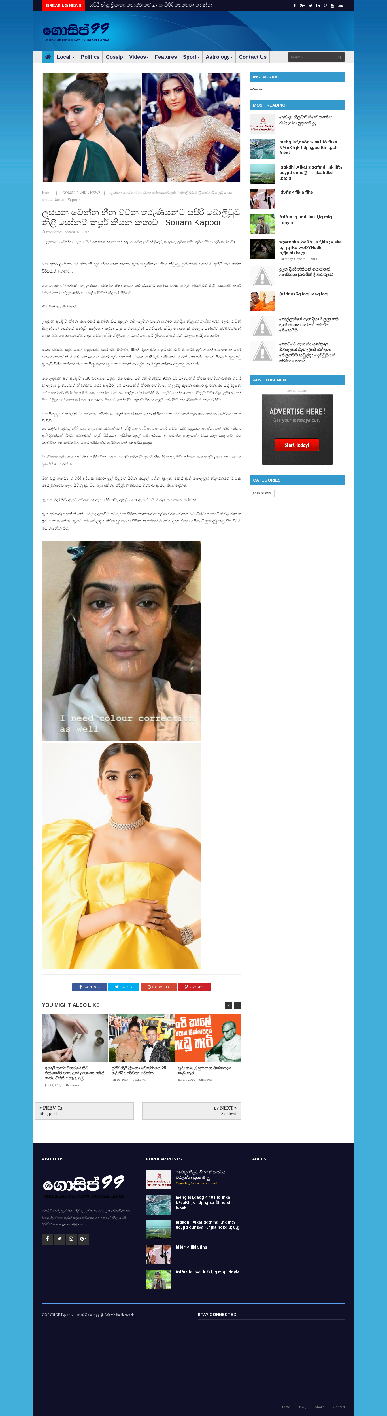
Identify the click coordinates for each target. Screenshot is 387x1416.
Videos (137, 57)
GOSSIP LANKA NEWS (81, 192)
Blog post (48, 1114)
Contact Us (253, 57)
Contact (339, 1407)
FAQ (302, 1407)
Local (64, 57)
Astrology (218, 57)
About (319, 1407)
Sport (190, 57)
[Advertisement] (242, 28)
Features (166, 57)
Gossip (114, 57)
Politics (90, 57)
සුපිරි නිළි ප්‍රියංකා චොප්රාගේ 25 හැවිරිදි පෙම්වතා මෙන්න (151, 5)
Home (47, 192)
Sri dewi (229, 1114)
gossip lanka (262, 493)
